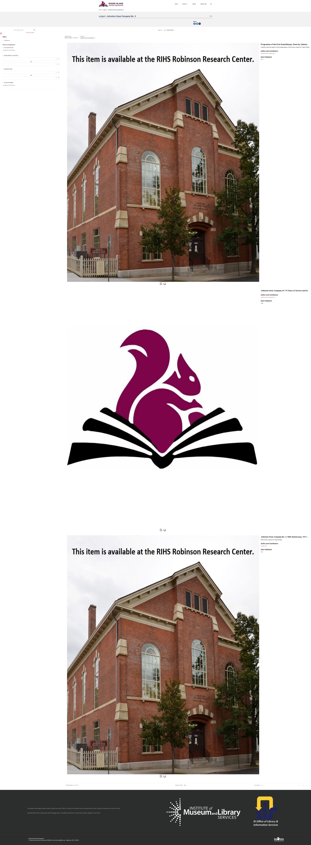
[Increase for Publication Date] (59, 72)
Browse (185, 4)
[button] (211, 4)
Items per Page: (179, 785)
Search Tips (204, 4)
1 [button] (302, 785)
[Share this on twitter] (197, 23)
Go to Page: (257, 785)
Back (211, 16)
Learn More (97, 813)
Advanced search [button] (30, 32)
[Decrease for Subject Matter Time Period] (57, 58)
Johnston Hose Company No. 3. (268, 53)
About (194, 4)
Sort (159, 30)
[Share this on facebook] (194, 23)
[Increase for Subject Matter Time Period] (59, 58)
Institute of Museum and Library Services (108, 808)
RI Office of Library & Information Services (72, 808)
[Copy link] (200, 24)
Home (176, 4)
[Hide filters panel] (1, 33)
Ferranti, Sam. (264, 546)
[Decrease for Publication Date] (57, 72)
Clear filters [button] (75, 37)
